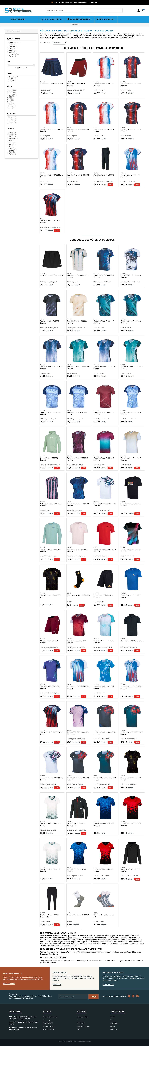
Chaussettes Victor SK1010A (78, 915)
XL (11, 104)
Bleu (12, 136)
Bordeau (13, 138)
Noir (12, 144)
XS (12, 96)
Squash (113, 1026)
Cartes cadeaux (82, 1020)
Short (13, 50)
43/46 (12, 121)
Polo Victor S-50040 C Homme (132, 641)
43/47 (12, 123)
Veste (12, 56)
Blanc (13, 134)
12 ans (12, 92)
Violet (12, 154)
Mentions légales (49, 1026)
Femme (13, 79)
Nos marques (47, 1020)
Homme (13, 77)
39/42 (12, 117)
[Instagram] (134, 996)
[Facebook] (129, 996)
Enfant (13, 81)
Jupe (12, 44)
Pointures (113, 1029)
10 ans (12, 90)
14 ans (12, 94)
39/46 (12, 119)
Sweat (12, 52)
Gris (11, 140)
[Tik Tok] (138, 996)
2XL (12, 106)
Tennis (112, 1017)
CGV (78, 1029)
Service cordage (82, 1017)
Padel (112, 1020)
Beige (12, 132)
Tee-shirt (14, 54)
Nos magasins (48, 1023)
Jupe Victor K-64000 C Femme (52, 275)
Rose (12, 148)
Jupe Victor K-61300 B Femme (52, 83)
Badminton (114, 1023)
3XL (11, 108)
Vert (12, 152)
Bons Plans (81, 1023)
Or (11, 146)
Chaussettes (15, 42)
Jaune (12, 142)
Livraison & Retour (83, 1026)
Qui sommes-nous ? (50, 1017)
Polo (12, 48)
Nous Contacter (48, 1029)
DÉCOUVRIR (57, 984)
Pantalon (13, 46)
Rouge (13, 150)
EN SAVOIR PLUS (9, 983)
